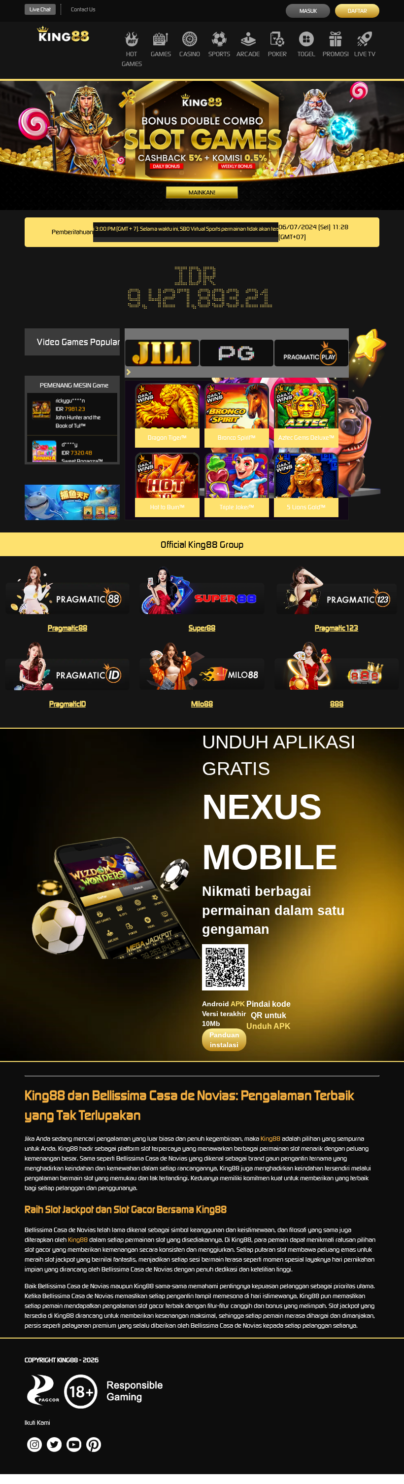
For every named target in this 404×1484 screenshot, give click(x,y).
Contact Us (83, 9)
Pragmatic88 (67, 628)
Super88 (202, 628)
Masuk (308, 10)
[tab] (162, 353)
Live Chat (40, 9)
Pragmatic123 (336, 628)
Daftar (357, 10)
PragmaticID (67, 703)
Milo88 (202, 703)
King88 (270, 1138)
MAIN (167, 416)
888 (336, 703)
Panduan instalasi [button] (224, 1040)
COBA (167, 394)
